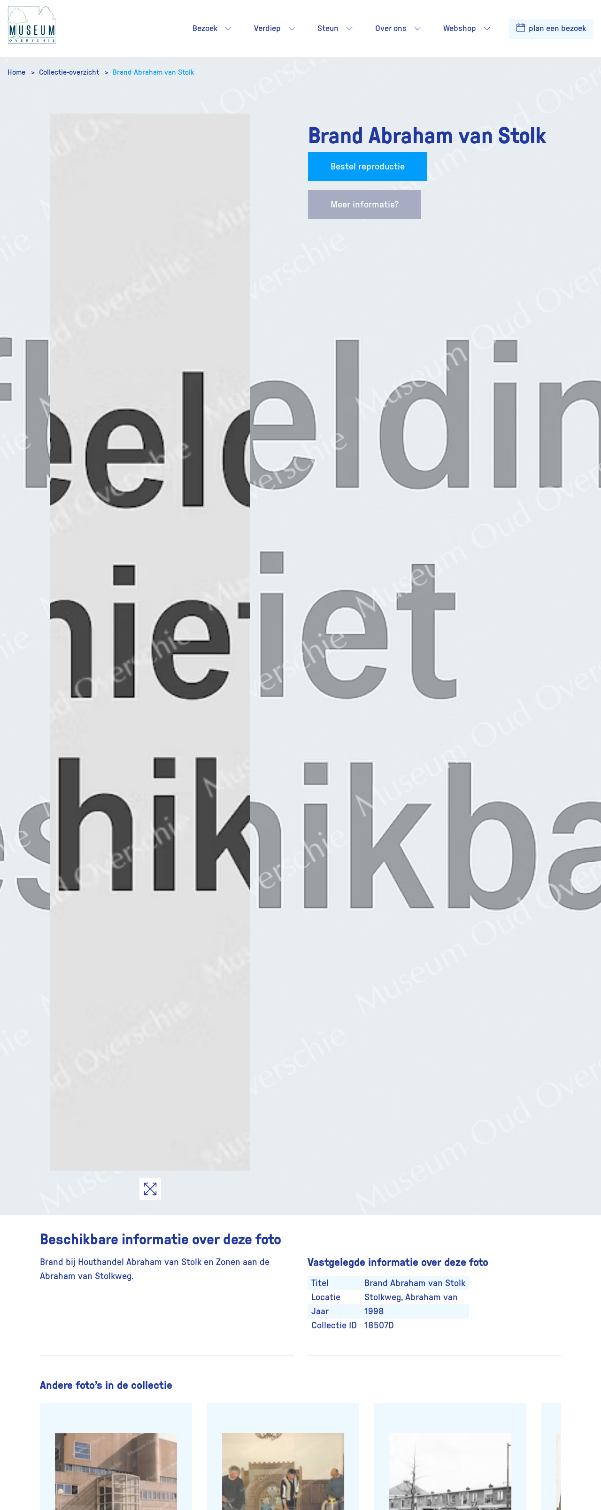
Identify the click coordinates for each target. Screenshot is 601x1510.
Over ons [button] (391, 28)
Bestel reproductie (368, 166)
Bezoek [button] (205, 28)
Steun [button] (328, 28)
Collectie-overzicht (70, 72)
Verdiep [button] (267, 28)
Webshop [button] (459, 28)
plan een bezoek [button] (556, 28)
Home (17, 72)
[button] (228, 29)
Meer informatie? (365, 204)
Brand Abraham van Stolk (153, 72)
